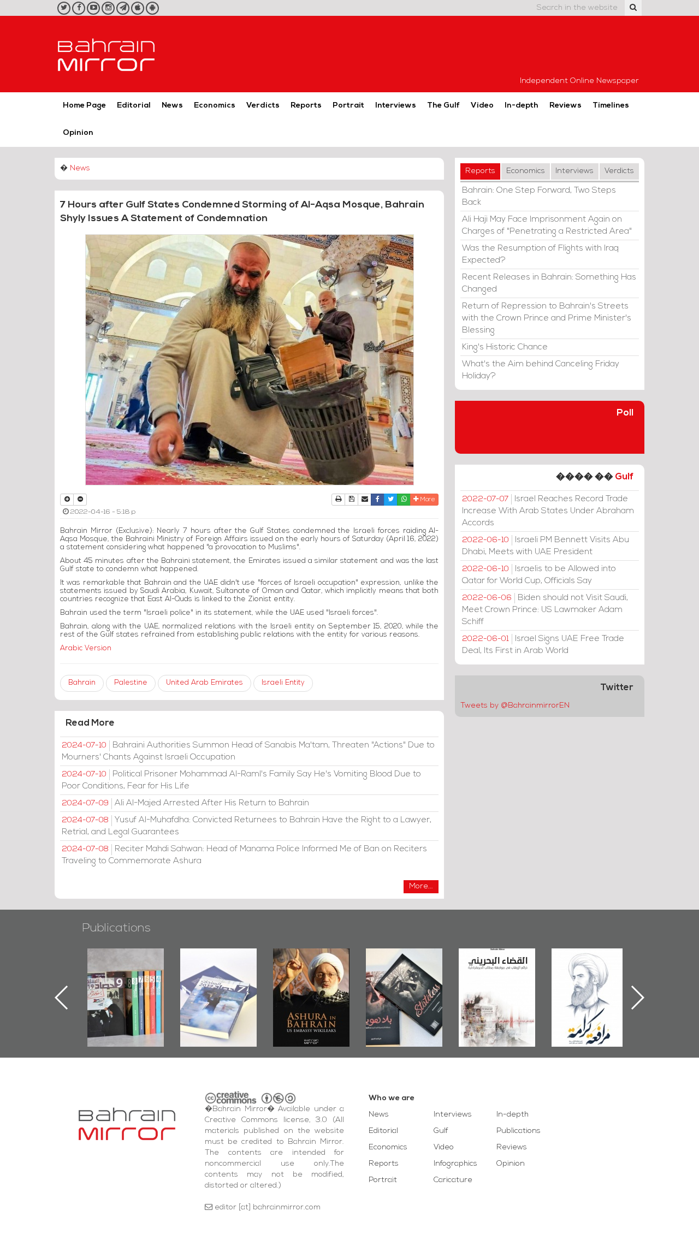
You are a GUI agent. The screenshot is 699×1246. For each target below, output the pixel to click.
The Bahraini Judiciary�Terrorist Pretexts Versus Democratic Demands (405, 986)
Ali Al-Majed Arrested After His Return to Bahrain (185, 803)
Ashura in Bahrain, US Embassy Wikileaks (219, 980)
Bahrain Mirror (106, 54)
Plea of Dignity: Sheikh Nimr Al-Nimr (497, 973)
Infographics (455, 1164)
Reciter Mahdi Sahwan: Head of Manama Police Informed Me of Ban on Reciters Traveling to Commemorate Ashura (244, 855)
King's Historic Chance (505, 347)
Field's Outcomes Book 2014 (589, 967)
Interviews (395, 106)
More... (421, 886)
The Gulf (443, 106)
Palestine (130, 682)
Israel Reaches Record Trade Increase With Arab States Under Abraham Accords (548, 511)
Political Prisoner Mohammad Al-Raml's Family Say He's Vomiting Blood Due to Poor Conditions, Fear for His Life (241, 780)
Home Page (84, 106)
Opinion (78, 133)
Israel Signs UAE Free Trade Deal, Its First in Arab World (543, 644)
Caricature (453, 1180)
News (172, 106)
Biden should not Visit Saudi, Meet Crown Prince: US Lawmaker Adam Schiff (545, 610)
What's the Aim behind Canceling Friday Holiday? (540, 370)
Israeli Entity (283, 682)
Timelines (611, 106)
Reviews (565, 106)
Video (482, 106)
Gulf (624, 477)
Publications (116, 928)
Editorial (134, 106)
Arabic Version (85, 648)
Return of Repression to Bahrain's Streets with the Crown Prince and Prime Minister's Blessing (546, 318)
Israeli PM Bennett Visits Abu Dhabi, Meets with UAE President (545, 546)
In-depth (521, 106)
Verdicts (263, 106)
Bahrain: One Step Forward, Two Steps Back (539, 196)
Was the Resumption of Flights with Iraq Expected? (540, 254)
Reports (306, 106)
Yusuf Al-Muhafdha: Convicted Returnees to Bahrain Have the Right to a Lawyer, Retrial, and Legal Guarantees (246, 826)
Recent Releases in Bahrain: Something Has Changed (549, 283)
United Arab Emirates (204, 682)
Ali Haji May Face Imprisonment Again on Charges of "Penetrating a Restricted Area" (547, 225)
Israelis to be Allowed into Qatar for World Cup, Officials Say (539, 575)
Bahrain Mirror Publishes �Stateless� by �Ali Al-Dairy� (311, 980)
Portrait (348, 106)
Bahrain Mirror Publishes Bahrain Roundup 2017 (126, 980)
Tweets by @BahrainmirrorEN (515, 706)
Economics (214, 106)
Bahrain (82, 682)
